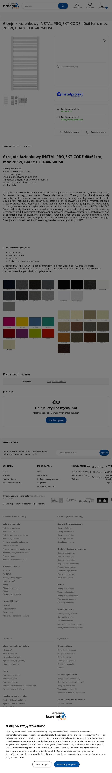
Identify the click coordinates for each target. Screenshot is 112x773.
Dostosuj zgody (42, 764)
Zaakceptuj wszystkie (67, 764)
